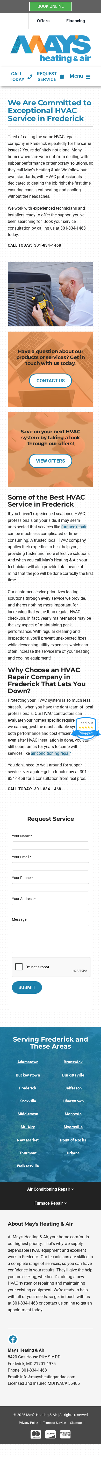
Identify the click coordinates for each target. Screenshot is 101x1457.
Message (19, 919)
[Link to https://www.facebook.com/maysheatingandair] (13, 1339)
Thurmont (28, 1153)
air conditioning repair (50, 753)
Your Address (24, 899)
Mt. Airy (28, 1127)
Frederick (27, 1088)
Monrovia (73, 1114)
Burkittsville (73, 1075)
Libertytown (73, 1101)
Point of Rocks (73, 1140)
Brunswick (73, 1062)
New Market (28, 1140)
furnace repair (73, 526)
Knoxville (27, 1101)
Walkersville (28, 1166)
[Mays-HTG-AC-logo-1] (50, 33)
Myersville (73, 1127)
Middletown (28, 1114)
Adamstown (27, 1062)
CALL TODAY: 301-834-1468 (34, 245)
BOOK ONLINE (51, 6)
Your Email (21, 857)
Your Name (22, 836)
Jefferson (73, 1088)
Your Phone (22, 878)
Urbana (73, 1153)
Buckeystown (28, 1075)
